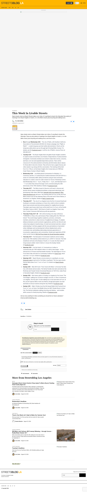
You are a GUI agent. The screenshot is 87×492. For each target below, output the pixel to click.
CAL (13, 7)
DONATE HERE (4, 7)
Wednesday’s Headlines (19, 401)
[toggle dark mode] (77, 3)
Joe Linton (20, 121)
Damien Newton (19, 421)
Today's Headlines (16, 399)
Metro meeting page (48, 198)
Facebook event (36, 150)
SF (15, 7)
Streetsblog (15, 413)
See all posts (16, 463)
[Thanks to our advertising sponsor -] (43, 59)
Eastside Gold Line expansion (52, 192)
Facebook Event (52, 186)
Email (36, 329)
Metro (13, 381)
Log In (68, 3)
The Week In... (15, 110)
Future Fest (57, 253)
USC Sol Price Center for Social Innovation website (50, 234)
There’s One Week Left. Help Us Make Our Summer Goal (29, 415)
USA (9, 7)
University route (27, 260)
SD (18, 7)
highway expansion (16, 429)
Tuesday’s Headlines (18, 448)
